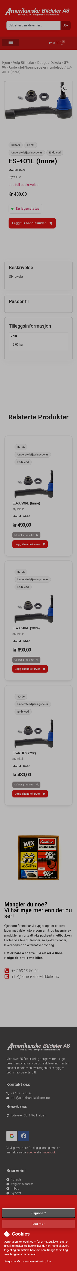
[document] (38, 635)
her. (49, 1261)
